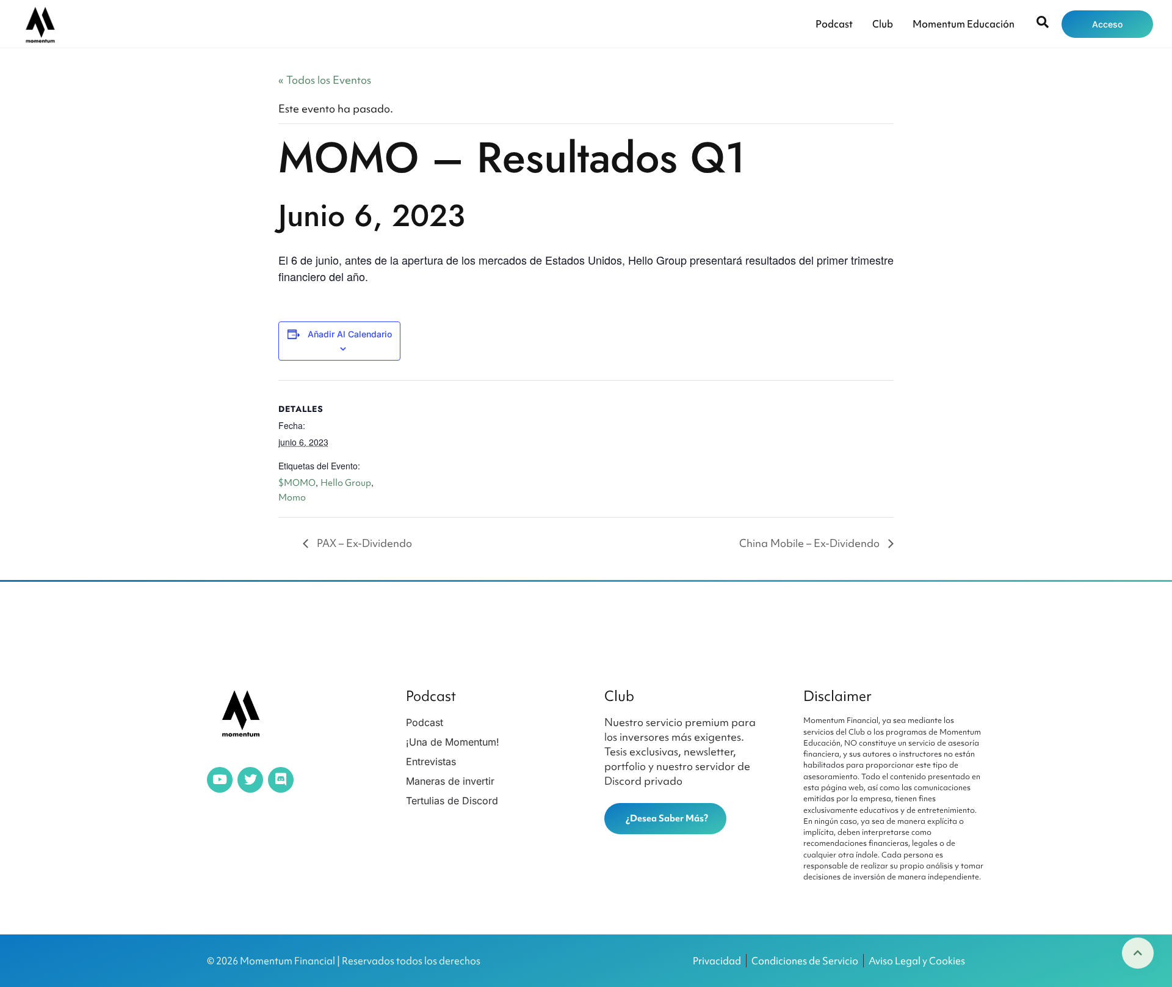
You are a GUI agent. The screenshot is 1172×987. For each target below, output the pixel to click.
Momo (292, 497)
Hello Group (345, 483)
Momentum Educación (964, 24)
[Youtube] (220, 780)
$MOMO (297, 483)
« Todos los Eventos (324, 80)
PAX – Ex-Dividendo (363, 543)
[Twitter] (250, 780)
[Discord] (281, 780)
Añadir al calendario (350, 334)
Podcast (834, 24)
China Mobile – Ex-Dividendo (810, 543)
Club (882, 24)
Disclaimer (837, 696)
